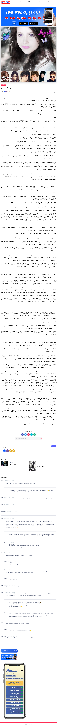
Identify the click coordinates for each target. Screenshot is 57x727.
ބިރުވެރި (2, 85)
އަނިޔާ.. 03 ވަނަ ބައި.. (12, 464)
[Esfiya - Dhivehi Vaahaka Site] (6, 2)
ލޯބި (5, 85)
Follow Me (54, 446)
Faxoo (2, 91)
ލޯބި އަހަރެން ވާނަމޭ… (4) (41, 467)
